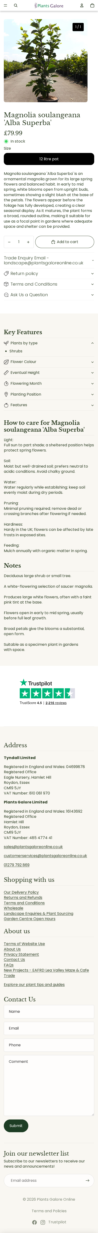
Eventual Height (25, 372)
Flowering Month (26, 383)
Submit (16, 1125)
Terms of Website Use (24, 943)
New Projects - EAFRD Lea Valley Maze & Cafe (46, 970)
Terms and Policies (49, 1211)
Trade (9, 975)
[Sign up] (87, 1180)
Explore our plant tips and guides (34, 984)
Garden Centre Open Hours (29, 918)
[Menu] (5, 5)
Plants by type (24, 343)
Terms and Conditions (33, 284)
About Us (12, 949)
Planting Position (25, 394)
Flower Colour (23, 361)
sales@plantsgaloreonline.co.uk (33, 846)
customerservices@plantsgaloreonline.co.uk (45, 855)
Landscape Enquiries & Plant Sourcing (38, 913)
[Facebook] (34, 1222)
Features (18, 405)
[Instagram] (43, 1222)
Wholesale (13, 908)
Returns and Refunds (23, 897)
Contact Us (14, 959)
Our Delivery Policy (21, 892)
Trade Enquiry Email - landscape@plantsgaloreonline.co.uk (43, 260)
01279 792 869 (16, 865)
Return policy (24, 273)
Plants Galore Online (56, 1199)
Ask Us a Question (29, 295)
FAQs (9, 965)
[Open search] (15, 5)
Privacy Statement (21, 954)
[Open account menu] (82, 5)
